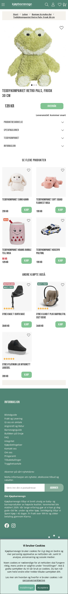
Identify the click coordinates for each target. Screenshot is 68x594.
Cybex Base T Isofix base (13, 314)
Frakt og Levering (13, 418)
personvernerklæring (34, 580)
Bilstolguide (10, 414)
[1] (34, 56)
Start (15, 14)
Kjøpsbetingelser (13, 444)
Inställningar (26, 587)
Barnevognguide (13, 429)
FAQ (6, 437)
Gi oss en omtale (13, 422)
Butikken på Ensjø (13, 433)
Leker (25, 14)
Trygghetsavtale (12, 463)
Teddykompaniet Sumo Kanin (15, 199)
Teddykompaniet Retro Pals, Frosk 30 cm (34, 17)
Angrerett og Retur (14, 426)
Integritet (9, 441)
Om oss (8, 452)
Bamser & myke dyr (42, 14)
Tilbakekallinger (12, 459)
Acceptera (42, 587)
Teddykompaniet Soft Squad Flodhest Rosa (49, 201)
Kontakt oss (10, 448)
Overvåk (52, 106)
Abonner (54, 487)
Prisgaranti (10, 456)
